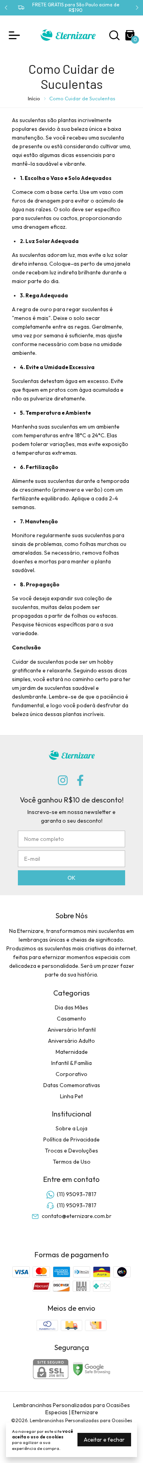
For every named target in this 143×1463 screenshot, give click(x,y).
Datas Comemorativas (71, 1085)
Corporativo (71, 1074)
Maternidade (72, 1051)
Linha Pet (71, 1096)
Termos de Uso (72, 1161)
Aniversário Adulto (71, 1040)
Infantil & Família (71, 1063)
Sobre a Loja (71, 1128)
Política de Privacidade (71, 1139)
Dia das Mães (71, 1007)
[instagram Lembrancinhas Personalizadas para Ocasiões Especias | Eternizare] (63, 780)
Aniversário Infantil (72, 1029)
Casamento (71, 1018)
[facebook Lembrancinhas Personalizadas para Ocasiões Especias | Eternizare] (80, 780)
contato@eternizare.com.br (77, 1216)
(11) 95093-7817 (77, 1194)
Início (34, 98)
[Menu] (16, 35)
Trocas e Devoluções (71, 1150)
